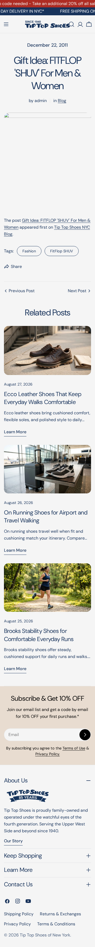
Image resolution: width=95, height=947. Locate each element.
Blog (62, 100)
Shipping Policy (19, 914)
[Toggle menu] (6, 24)
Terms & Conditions (56, 924)
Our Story (13, 841)
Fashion (29, 251)
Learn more (15, 432)
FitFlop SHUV (61, 251)
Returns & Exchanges (60, 914)
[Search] (71, 24)
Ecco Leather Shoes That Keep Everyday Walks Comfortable (42, 398)
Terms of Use (74, 748)
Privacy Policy (17, 924)
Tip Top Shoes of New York (45, 935)
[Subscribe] (85, 734)
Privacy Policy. (47, 754)
